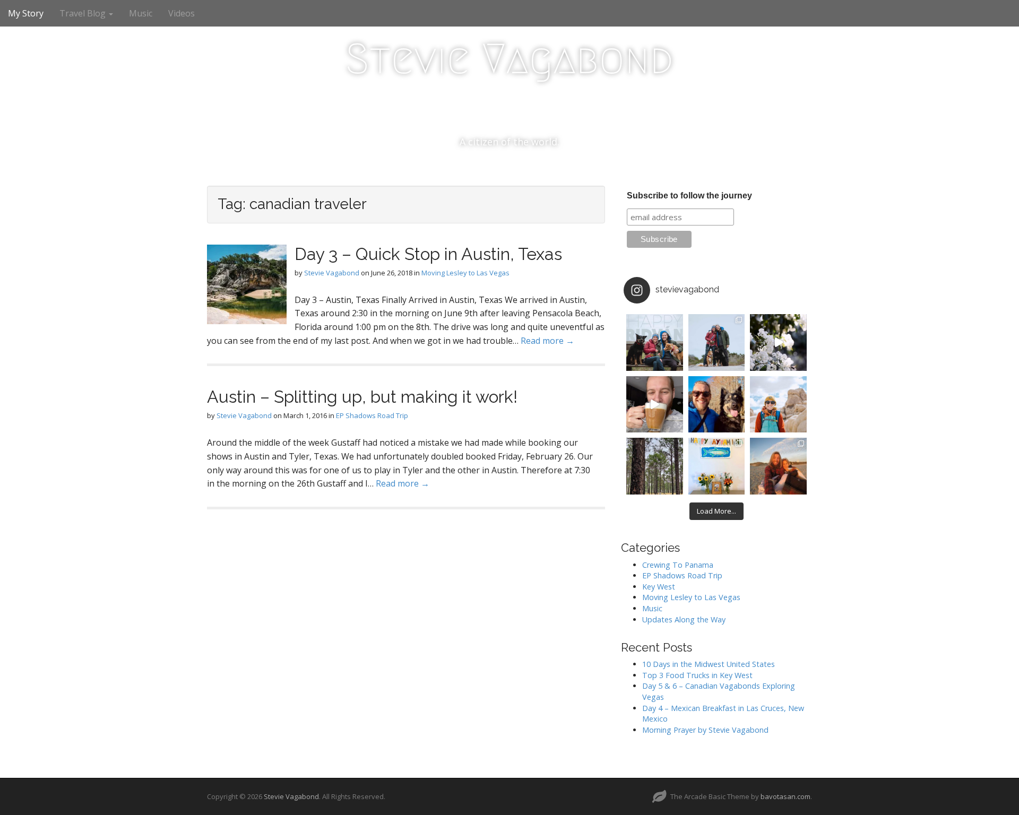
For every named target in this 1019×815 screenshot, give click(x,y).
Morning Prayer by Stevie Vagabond (705, 730)
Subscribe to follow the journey (689, 195)
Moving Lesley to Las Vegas (465, 273)
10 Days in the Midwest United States (708, 664)
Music (140, 13)
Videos (181, 13)
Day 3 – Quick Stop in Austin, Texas (428, 254)
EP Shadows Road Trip (372, 415)
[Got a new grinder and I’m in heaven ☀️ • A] (654, 404)
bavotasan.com (785, 796)
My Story (26, 13)
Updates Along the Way (684, 619)
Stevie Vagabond (509, 59)
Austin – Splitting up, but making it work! (362, 396)
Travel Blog (83, 13)
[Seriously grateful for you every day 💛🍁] (778, 404)
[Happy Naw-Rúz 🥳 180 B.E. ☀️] (716, 404)
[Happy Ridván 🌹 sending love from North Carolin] (654, 342)
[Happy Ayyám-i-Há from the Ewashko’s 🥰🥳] (716, 466)
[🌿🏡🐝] (778, 342)
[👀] (654, 466)
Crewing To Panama (677, 565)
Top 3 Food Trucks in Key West (697, 675)
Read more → (547, 340)
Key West (658, 587)
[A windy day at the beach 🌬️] (716, 342)
